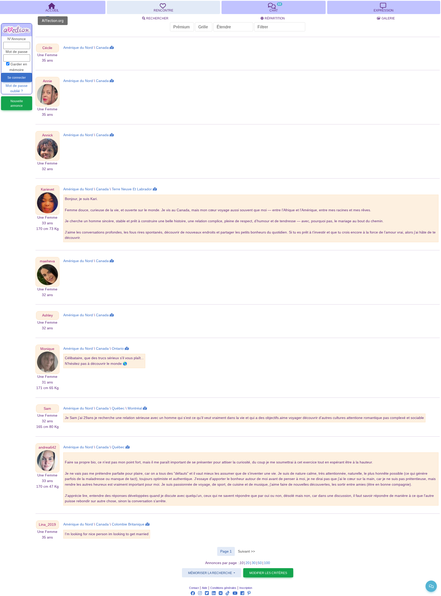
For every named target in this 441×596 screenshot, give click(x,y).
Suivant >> (246, 551)
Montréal (135, 408)
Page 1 (227, 551)
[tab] (163, 7)
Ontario (118, 348)
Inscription (245, 587)
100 (267, 563)
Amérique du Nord (78, 48)
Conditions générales (223, 587)
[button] (47, 48)
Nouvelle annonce (16, 103)
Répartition (275, 18)
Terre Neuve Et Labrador (132, 189)
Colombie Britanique (128, 524)
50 (260, 563)
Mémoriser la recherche (210, 573)
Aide (204, 587)
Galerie (388, 18)
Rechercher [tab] (157, 18)
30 (254, 563)
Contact (194, 587)
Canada (102, 48)
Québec (118, 408)
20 (248, 563)
